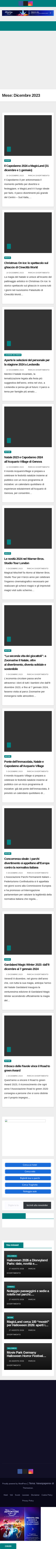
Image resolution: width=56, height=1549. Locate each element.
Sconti (17, 1495)
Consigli (11, 1286)
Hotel (6, 1495)
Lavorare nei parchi (13, 355)
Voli (11, 1495)
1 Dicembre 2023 (14, 1076)
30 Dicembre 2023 (15, 176)
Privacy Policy (28, 1501)
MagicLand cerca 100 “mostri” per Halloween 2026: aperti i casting (28, 1325)
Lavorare (25, 1495)
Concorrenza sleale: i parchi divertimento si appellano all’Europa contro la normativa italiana (26, 863)
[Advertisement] (28, 60)
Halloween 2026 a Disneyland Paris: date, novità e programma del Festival (27, 1263)
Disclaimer (35, 1495)
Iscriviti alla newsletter (37, 1205)
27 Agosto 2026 (17, 1269)
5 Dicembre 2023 (14, 569)
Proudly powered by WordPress (15, 1484)
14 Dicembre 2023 (15, 370)
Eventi (7, 160)
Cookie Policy (47, 1495)
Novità (7, 257)
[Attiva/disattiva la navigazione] (51, 26)
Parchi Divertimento (38, 176)
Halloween (12, 1256)
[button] (40, 26)
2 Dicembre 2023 (14, 974)
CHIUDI (8, 1546)
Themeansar (28, 1488)
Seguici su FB (12, 1216)
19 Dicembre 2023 (15, 273)
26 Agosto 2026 (17, 1361)
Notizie (7, 452)
